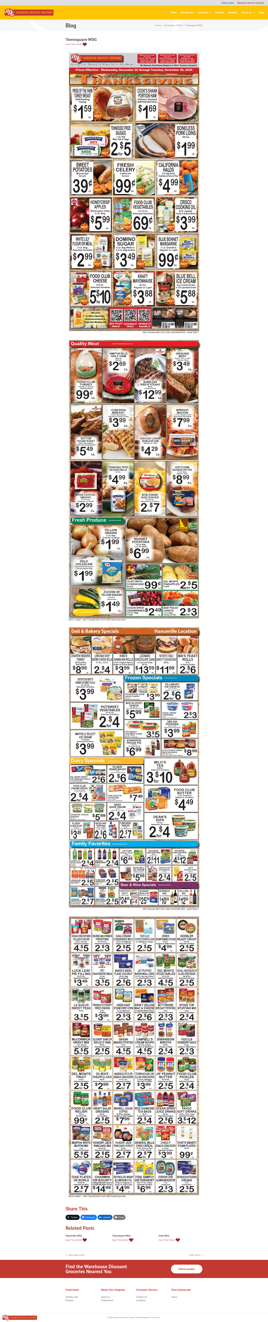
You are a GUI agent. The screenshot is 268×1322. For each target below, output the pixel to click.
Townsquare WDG (121, 1235)
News (174, 1297)
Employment (107, 1300)
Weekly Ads (72, 1297)
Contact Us (141, 1297)
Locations (140, 1300)
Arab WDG (164, 1235)
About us (105, 1297)
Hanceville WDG (74, 1235)
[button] (73, 1217)
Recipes (69, 1300)
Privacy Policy (155, 1318)
